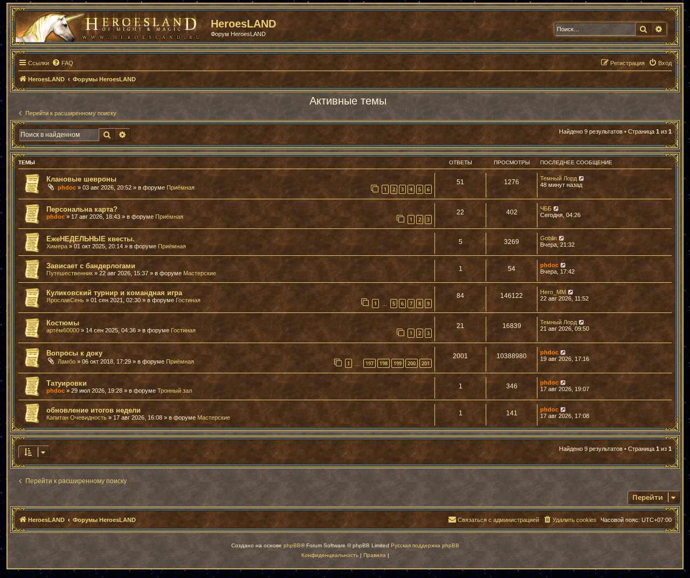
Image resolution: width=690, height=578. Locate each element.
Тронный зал (174, 390)
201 (426, 363)
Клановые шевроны (81, 179)
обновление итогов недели (93, 410)
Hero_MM (553, 292)
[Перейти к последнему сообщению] (581, 178)
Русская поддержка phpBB (425, 545)
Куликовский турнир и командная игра (114, 293)
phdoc (67, 187)
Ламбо (66, 361)
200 (412, 363)
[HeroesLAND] (110, 24)
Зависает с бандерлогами (90, 266)
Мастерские (199, 273)
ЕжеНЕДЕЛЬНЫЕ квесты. (90, 239)
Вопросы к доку (74, 353)
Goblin (548, 238)
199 (398, 363)
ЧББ (545, 208)
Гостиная (188, 300)
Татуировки (66, 383)
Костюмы (62, 323)
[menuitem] (62, 63)
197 (369, 363)
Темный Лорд (558, 178)
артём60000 (62, 330)
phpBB (292, 545)
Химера (56, 246)
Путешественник (69, 273)
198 (384, 363)
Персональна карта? (82, 209)
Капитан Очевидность (76, 417)
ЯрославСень (65, 300)
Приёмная (181, 187)
